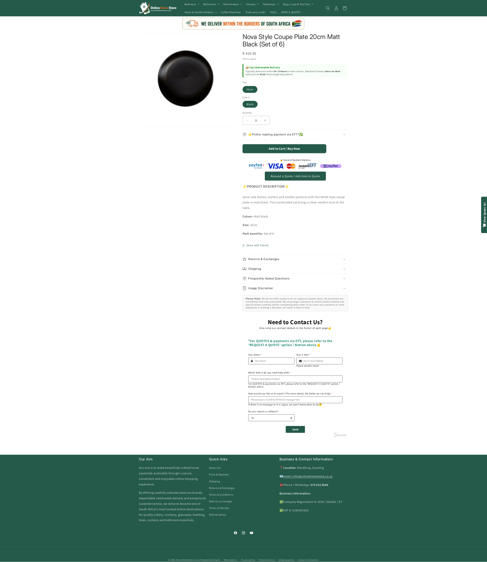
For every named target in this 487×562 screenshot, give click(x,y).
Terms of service (267, 560)
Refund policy (217, 515)
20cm (250, 89)
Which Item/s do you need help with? (270, 372)
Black (250, 104)
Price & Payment (219, 474)
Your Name (255, 354)
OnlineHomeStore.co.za (188, 560)
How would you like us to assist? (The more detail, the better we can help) (290, 393)
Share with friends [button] (257, 245)
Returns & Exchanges (222, 488)
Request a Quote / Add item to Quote (295, 176)
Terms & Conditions (221, 494)
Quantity (247, 112)
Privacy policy (248, 560)
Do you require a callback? (263, 411)
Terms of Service (219, 508)
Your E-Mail (303, 354)
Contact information (308, 560)
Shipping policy (286, 560)
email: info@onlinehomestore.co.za (308, 476)
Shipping (214, 481)
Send (295, 429)
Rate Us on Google (220, 501)
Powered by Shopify (210, 560)
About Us (214, 468)
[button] (191, 4)
